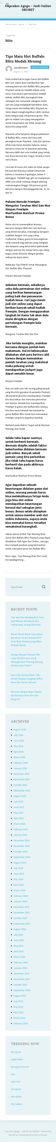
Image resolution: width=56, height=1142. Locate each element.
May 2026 (18, 746)
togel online (17, 1059)
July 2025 (18, 801)
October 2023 (20, 918)
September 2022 (22, 990)
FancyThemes (40, 1134)
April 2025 (19, 818)
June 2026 (19, 740)
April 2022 (19, 1012)
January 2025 (20, 834)
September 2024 (22, 857)
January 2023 (20, 968)
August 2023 (20, 929)
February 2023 (21, 962)
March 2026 (19, 757)
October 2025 (20, 784)
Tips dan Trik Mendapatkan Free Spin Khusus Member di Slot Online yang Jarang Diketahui (27, 621)
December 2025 (21, 773)
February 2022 (21, 1023)
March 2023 (19, 956)
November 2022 (22, 979)
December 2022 (21, 973)
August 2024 (20, 862)
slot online (16, 1096)
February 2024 (21, 895)
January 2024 (20, 901)
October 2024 (20, 851)
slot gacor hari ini (19, 1066)
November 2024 (22, 846)
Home (21, 24)
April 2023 (19, 951)
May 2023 (18, 945)
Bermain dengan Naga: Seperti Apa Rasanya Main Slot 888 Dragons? (26, 695)
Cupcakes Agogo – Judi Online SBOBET (28, 8)
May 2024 (18, 879)
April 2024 (19, 884)
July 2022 (18, 1001)
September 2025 (22, 790)
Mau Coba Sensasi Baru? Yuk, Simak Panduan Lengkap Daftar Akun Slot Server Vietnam (27, 678)
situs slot (15, 1081)
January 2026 (20, 768)
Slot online (16, 1103)
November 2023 (22, 912)
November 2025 (22, 779)
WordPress (14, 1134)
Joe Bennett (21, 67)
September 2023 (22, 923)
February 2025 (21, 829)
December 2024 (21, 840)
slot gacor (16, 1051)
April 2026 (19, 751)
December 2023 (21, 907)
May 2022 (18, 1006)
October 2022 (20, 984)
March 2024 (19, 890)
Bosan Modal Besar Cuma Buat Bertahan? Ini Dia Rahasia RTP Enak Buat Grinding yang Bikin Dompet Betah (26, 640)
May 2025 (18, 812)
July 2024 (18, 868)
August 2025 (20, 796)
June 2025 (19, 807)
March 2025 (19, 823)
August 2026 (20, 729)
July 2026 (18, 735)
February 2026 (21, 762)
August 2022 (20, 995)
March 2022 (19, 1017)
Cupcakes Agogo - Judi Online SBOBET (22, 1131)
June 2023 (19, 940)
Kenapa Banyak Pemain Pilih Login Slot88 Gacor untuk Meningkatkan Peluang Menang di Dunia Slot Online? (27, 660)
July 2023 (18, 934)
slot (13, 1074)
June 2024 (19, 873)
